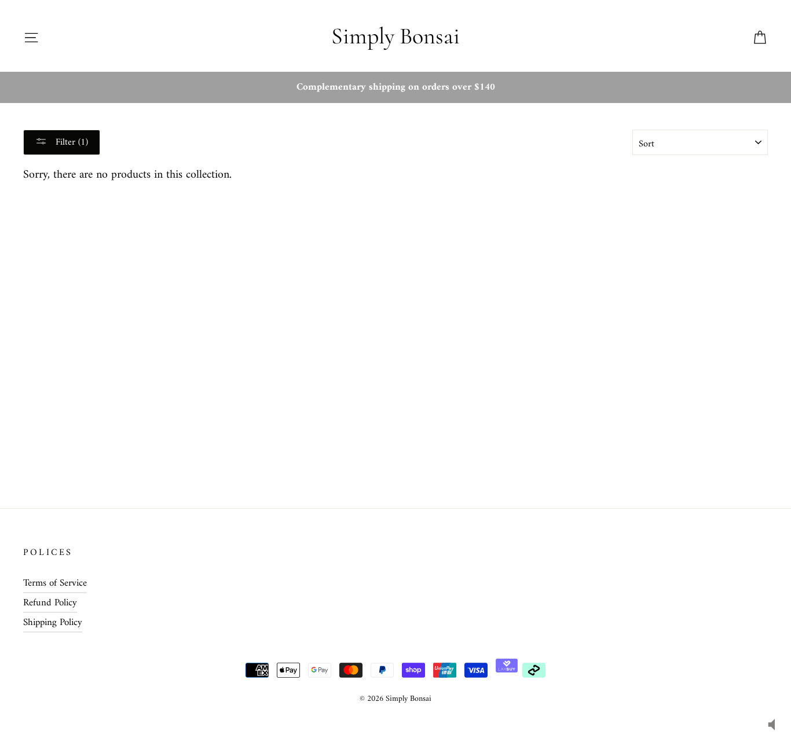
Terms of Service (55, 583)
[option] (395, 87)
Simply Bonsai (395, 36)
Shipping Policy (52, 622)
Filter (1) (70, 142)
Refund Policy (50, 603)
